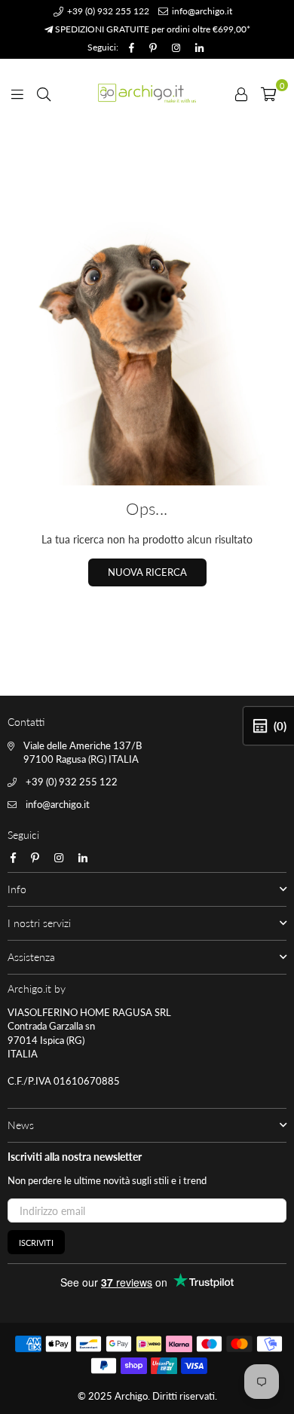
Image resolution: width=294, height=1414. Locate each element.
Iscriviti (36, 1242)
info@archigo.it (201, 11)
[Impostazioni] (241, 92)
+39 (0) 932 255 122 (107, 11)
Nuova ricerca (147, 572)
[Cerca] (43, 92)
